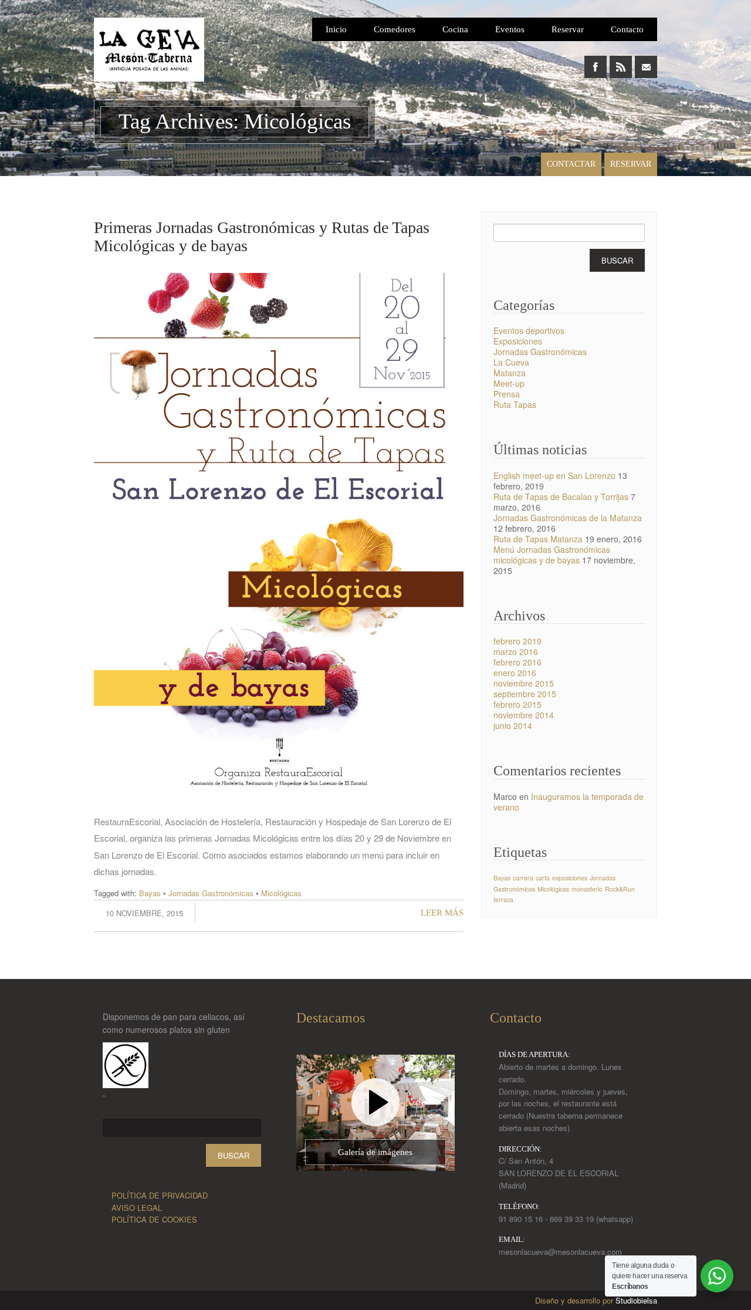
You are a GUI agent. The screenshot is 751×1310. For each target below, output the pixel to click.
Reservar (568, 29)
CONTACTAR (571, 164)
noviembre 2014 (523, 715)
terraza (503, 899)
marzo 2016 (515, 651)
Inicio (336, 29)
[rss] (621, 60)
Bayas (150, 893)
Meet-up (509, 383)
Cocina (455, 29)
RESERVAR (630, 164)
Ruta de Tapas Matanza (538, 539)
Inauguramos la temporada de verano (568, 802)
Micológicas (281, 893)
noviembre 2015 (523, 683)
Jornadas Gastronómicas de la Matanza (567, 518)
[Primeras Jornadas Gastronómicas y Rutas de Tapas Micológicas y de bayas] (279, 810)
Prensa (506, 394)
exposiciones (569, 877)
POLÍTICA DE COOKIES (154, 1219)
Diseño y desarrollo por (596, 1300)
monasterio (587, 888)
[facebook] (595, 60)
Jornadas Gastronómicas (210, 893)
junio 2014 (512, 725)
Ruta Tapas (514, 404)
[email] (646, 60)
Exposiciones (517, 341)
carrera (523, 877)
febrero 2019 (517, 641)
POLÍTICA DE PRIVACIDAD (159, 1195)
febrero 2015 (517, 704)
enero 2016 (514, 672)
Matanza (509, 373)
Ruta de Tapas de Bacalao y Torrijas (560, 496)
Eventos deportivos (528, 330)
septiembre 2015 (524, 694)
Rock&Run (620, 888)
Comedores (394, 29)
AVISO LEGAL (136, 1207)
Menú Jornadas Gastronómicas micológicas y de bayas (551, 554)
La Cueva (511, 362)
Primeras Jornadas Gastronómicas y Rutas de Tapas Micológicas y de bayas (261, 236)
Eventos (510, 29)
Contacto (627, 29)
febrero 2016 (517, 662)
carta (543, 877)
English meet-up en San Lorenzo (554, 475)
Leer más (442, 912)
